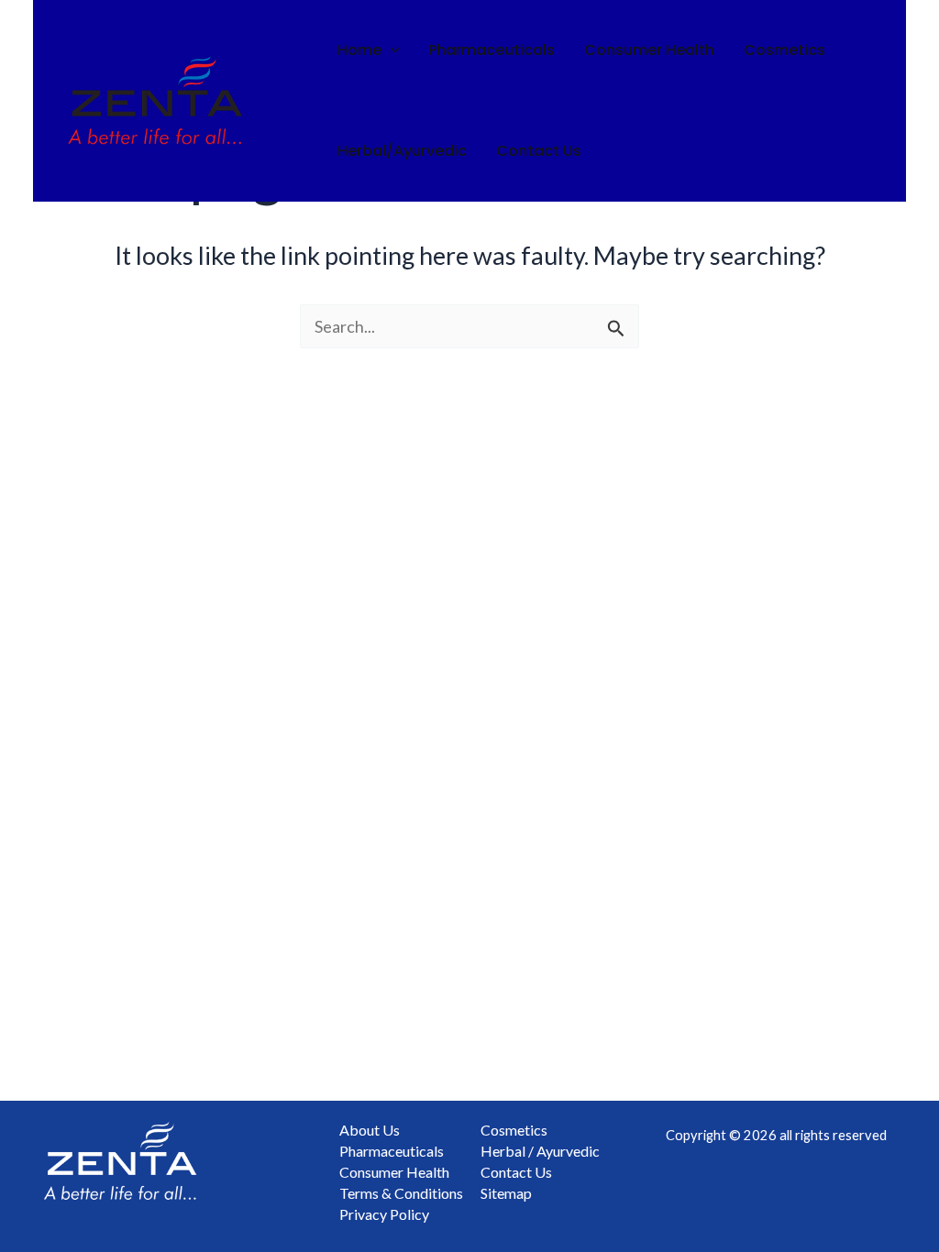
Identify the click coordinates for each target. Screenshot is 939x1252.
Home (359, 49)
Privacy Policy (384, 1214)
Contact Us (538, 150)
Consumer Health (649, 49)
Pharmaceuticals (491, 49)
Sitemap (506, 1193)
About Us (369, 1129)
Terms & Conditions (401, 1193)
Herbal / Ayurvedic (540, 1150)
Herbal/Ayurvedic (402, 150)
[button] (390, 50)
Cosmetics (784, 49)
